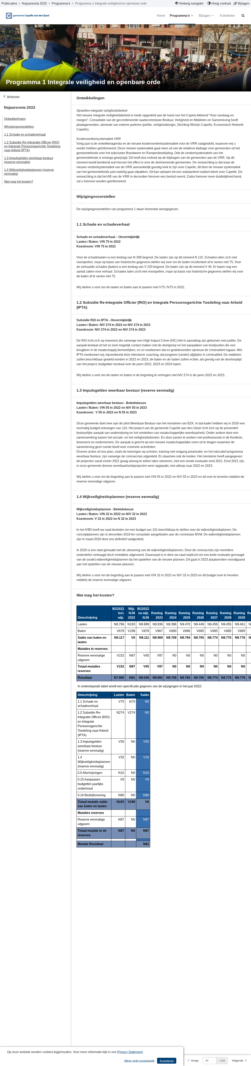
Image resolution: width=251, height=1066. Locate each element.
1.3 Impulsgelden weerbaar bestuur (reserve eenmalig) (28, 160)
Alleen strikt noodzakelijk (139, 1060)
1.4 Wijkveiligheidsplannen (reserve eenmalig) (29, 171)
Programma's (61, 3)
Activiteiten (227, 15)
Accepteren (167, 1060)
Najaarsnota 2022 (34, 3)
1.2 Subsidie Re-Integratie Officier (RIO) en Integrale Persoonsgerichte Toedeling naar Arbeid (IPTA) (32, 146)
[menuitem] (189, 3)
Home (161, 15)
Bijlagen (204, 15)
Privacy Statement (130, 1052)
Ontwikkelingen (15, 118)
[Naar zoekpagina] (243, 15)
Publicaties (9, 3)
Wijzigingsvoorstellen (19, 126)
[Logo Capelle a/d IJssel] (27, 15)
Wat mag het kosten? (18, 181)
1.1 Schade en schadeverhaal (25, 134)
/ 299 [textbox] (222, 1060)
